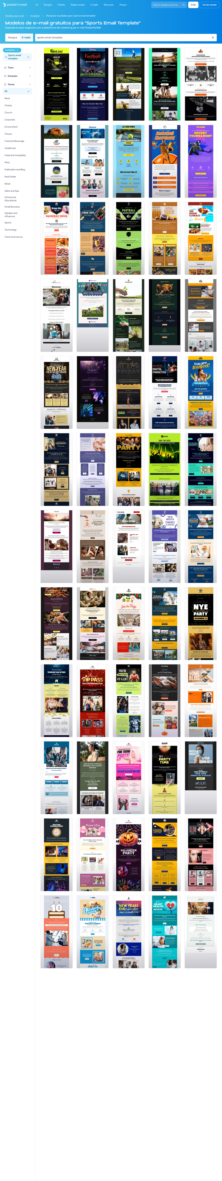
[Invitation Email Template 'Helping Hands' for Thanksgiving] (93, 623)
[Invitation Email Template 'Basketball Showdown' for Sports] (165, 161)
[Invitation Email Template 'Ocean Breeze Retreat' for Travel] (56, 315)
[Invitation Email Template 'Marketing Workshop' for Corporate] (165, 392)
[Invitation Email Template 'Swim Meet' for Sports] (93, 161)
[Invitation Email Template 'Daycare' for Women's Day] (93, 854)
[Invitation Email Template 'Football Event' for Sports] (93, 84)
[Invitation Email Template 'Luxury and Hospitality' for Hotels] (201, 469)
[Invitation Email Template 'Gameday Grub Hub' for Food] (56, 238)
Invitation (35, 15)
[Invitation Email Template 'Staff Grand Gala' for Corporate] (56, 777)
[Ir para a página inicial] (13, 5)
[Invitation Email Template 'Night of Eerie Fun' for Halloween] (129, 854)
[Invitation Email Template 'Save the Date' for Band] (165, 469)
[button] (30, 67)
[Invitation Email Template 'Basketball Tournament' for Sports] (201, 84)
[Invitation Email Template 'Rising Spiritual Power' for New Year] (129, 931)
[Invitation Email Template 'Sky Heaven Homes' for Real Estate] (165, 623)
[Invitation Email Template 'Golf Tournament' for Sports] (129, 84)
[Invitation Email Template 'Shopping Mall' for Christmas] (93, 700)
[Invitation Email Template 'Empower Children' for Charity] (93, 546)
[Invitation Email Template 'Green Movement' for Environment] (129, 315)
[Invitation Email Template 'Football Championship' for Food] (129, 238)
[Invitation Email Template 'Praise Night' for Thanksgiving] (56, 546)
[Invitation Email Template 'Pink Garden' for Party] (129, 777)
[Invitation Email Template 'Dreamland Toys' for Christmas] (129, 623)
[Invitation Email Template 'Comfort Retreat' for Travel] (201, 931)
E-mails (26, 37)
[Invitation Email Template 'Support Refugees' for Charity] (129, 546)
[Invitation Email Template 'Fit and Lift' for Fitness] (129, 700)
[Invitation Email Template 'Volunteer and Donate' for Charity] (93, 469)
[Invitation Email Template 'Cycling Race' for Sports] (165, 84)
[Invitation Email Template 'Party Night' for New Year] (201, 623)
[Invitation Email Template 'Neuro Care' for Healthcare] (201, 546)
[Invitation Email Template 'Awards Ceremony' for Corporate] (129, 469)
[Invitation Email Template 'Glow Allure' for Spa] (201, 854)
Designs (12, 37)
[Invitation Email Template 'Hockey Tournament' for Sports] (201, 161)
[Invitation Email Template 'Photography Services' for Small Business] (56, 469)
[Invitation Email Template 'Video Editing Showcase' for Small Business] (165, 854)
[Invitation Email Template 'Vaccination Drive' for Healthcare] (201, 777)
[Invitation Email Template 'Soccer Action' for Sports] (56, 84)
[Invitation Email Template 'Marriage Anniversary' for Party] (56, 700)
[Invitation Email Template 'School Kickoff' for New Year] (93, 315)
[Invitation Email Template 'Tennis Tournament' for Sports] (129, 161)
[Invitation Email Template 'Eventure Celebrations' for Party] (56, 931)
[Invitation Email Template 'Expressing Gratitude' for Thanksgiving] (56, 623)
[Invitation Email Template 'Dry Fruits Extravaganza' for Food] (165, 238)
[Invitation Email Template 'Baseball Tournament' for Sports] (56, 161)
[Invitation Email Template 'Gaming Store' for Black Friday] (56, 854)
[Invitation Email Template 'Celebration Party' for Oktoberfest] (93, 931)
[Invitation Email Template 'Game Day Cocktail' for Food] (93, 238)
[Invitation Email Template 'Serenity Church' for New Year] (56, 392)
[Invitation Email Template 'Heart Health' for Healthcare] (165, 931)
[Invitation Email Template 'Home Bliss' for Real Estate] (201, 700)
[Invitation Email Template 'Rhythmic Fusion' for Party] (93, 392)
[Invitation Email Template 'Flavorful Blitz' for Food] (201, 238)
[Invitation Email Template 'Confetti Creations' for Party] (165, 777)
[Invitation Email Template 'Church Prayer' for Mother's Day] (93, 777)
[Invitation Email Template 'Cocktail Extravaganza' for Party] (165, 315)
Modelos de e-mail (14, 15)
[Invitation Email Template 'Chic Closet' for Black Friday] (129, 392)
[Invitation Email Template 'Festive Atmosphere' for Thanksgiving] (165, 700)
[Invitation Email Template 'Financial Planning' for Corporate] (165, 546)
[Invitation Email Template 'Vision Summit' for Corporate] (201, 315)
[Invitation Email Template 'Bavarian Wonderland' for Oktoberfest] (201, 392)
